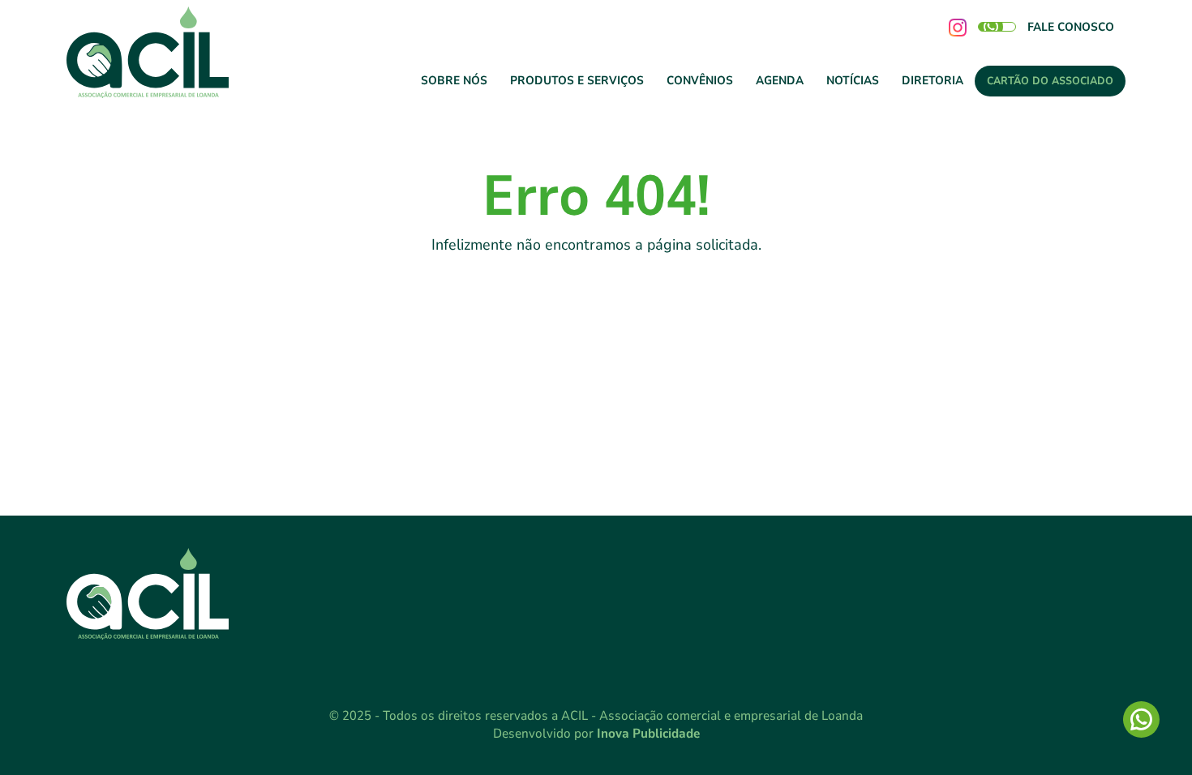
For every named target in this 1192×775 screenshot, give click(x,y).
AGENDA (780, 80)
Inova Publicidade (648, 734)
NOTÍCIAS (852, 80)
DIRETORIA (932, 80)
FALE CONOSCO (1070, 27)
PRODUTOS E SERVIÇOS (577, 80)
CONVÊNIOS (700, 80)
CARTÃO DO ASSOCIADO (1050, 81)
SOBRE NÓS (454, 80)
